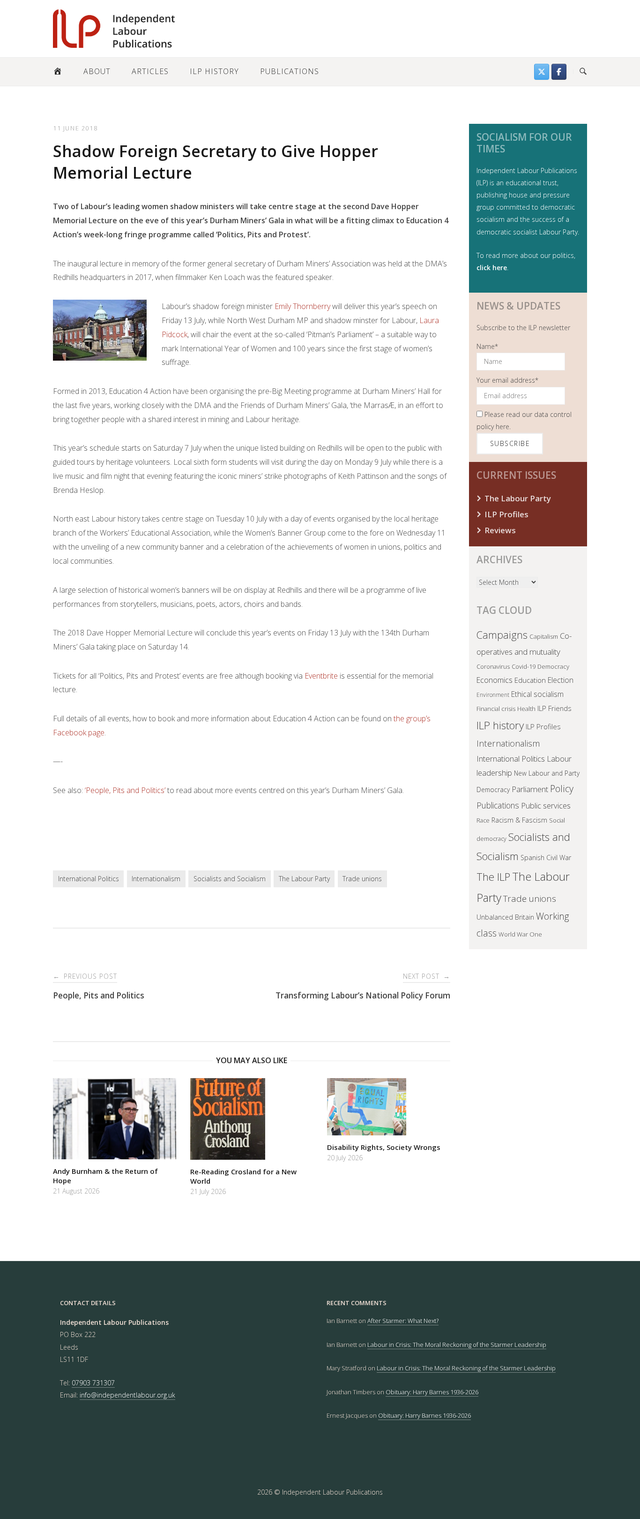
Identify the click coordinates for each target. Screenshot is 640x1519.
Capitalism (543, 636)
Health (526, 708)
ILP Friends (554, 708)
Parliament (530, 789)
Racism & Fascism (519, 820)
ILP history (500, 725)
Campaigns (502, 635)
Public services (546, 805)
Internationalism (156, 878)
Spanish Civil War (546, 857)
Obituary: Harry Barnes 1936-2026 (432, 1392)
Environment (492, 695)
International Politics (88, 878)
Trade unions (362, 878)
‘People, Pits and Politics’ (125, 790)
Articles (150, 71)
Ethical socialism (537, 694)
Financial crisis (495, 708)
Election (560, 680)
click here (491, 267)
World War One (520, 934)
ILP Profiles (506, 514)
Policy (561, 788)
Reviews (500, 530)
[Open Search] (583, 72)
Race (483, 820)
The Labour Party (304, 878)
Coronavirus (493, 666)
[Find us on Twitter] (541, 72)
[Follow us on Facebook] (558, 72)
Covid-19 (524, 666)
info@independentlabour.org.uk (127, 1395)
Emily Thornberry (302, 306)
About (97, 71)
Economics (494, 680)
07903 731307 (93, 1382)
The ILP (493, 876)
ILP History (214, 71)
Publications (289, 71)
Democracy (553, 666)
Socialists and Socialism (229, 878)
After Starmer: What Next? (403, 1320)
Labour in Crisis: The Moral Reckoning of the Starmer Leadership (456, 1344)
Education (530, 680)
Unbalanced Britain (505, 917)
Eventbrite (321, 676)
